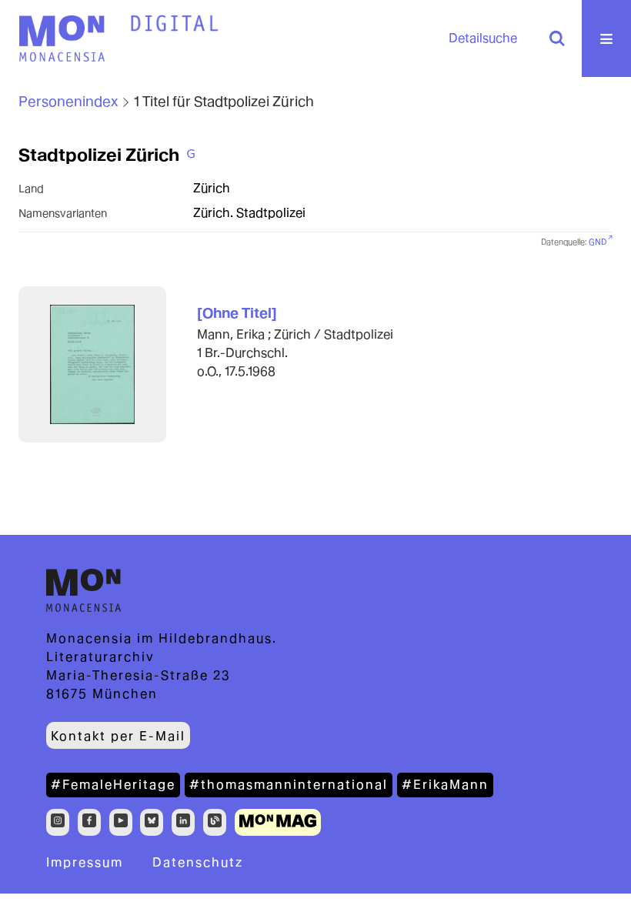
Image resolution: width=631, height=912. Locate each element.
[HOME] (175, 24)
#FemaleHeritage (113, 784)
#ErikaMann (445, 784)
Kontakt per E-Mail (118, 736)
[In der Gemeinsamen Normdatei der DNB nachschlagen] (191, 155)
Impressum (84, 862)
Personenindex (68, 101)
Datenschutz (197, 862)
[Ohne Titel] (237, 313)
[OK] (557, 38)
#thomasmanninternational (288, 784)
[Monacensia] (61, 38)
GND (597, 242)
